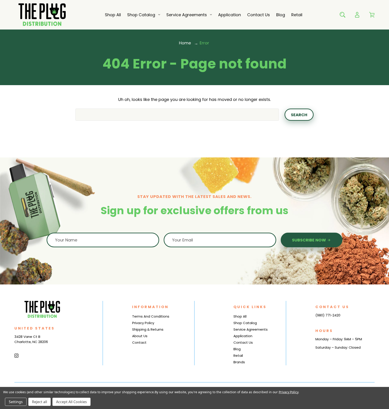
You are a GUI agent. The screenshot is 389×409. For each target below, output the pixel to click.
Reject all (39, 401)
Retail (296, 15)
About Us (139, 336)
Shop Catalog (141, 15)
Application (229, 15)
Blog (280, 15)
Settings (16, 401)
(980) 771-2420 (327, 315)
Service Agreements (186, 15)
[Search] (342, 15)
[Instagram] (16, 356)
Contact (139, 342)
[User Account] (357, 15)
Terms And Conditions (150, 316)
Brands (239, 362)
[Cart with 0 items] (372, 15)
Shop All (113, 15)
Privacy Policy (143, 322)
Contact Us (258, 15)
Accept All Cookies (71, 401)
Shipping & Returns (147, 329)
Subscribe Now (309, 240)
